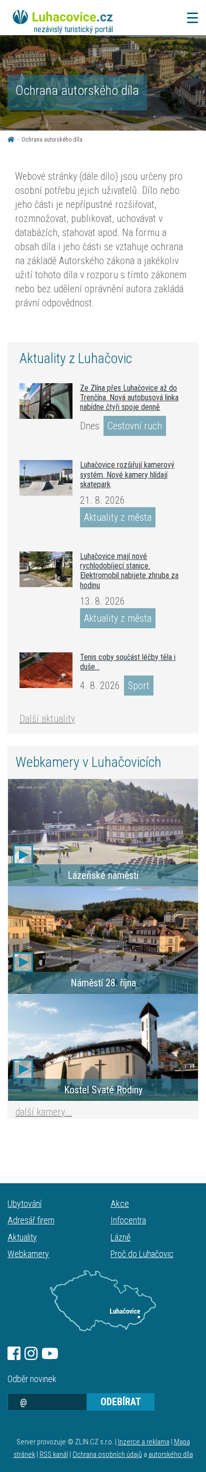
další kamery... (44, 1112)
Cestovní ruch (135, 426)
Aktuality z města (118, 517)
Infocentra (128, 1220)
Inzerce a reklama (144, 1442)
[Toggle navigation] (189, 18)
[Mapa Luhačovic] (103, 1300)
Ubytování (25, 1203)
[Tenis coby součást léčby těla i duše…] (46, 670)
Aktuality (22, 1237)
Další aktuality (47, 719)
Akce (119, 1203)
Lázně (120, 1237)
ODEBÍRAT (120, 1402)
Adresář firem (31, 1220)
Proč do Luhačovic (142, 1254)
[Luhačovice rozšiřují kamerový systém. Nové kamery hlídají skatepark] (46, 478)
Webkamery (28, 1254)
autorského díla (170, 1454)
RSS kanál (54, 1454)
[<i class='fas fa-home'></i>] (11, 139)
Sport (139, 686)
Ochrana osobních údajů (107, 1454)
